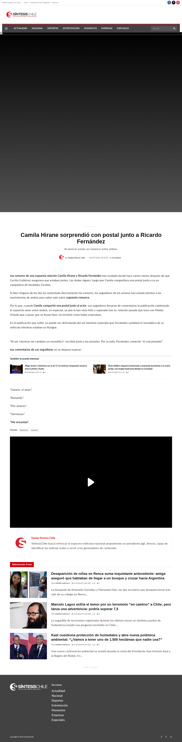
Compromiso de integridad (40, 2)
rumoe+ (34, 430)
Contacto (55, 2)
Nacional (37, 28)
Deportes (52, 28)
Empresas (106, 28)
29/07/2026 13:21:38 (116, 372)
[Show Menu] (6, 28)
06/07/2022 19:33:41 (98, 258)
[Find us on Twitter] (173, 2)
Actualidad (20, 28)
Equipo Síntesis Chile (76, 258)
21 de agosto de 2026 (82, 583)
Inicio (26, 2)
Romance (24, 430)
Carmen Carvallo (62, 583)
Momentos (90, 28)
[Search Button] (174, 28)
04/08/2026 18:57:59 (33, 372)
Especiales (123, 28)
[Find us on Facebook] (169, 2)
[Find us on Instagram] (178, 2)
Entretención (71, 28)
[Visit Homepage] (19, 14)
